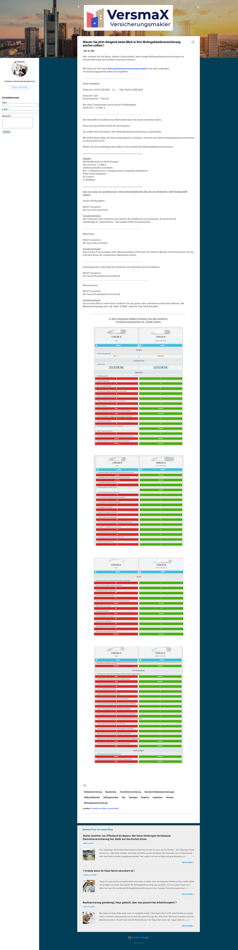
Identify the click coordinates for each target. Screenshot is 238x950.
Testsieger (133, 797)
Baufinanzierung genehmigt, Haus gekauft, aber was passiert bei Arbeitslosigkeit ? (130, 902)
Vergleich (145, 797)
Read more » (188, 862)
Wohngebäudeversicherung (95, 803)
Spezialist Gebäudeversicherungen (159, 792)
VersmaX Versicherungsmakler (19, 81)
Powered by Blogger (140, 937)
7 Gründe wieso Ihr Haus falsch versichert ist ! (109, 870)
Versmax (169, 797)
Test (123, 797)
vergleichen (158, 797)
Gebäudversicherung (93, 792)
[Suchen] (198, 7)
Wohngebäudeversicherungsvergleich (128, 68)
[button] (192, 42)
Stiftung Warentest (92, 797)
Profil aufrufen (19, 87)
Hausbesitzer (110, 792)
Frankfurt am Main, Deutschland (105, 808)
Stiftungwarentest (110, 797)
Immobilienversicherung (130, 792)
